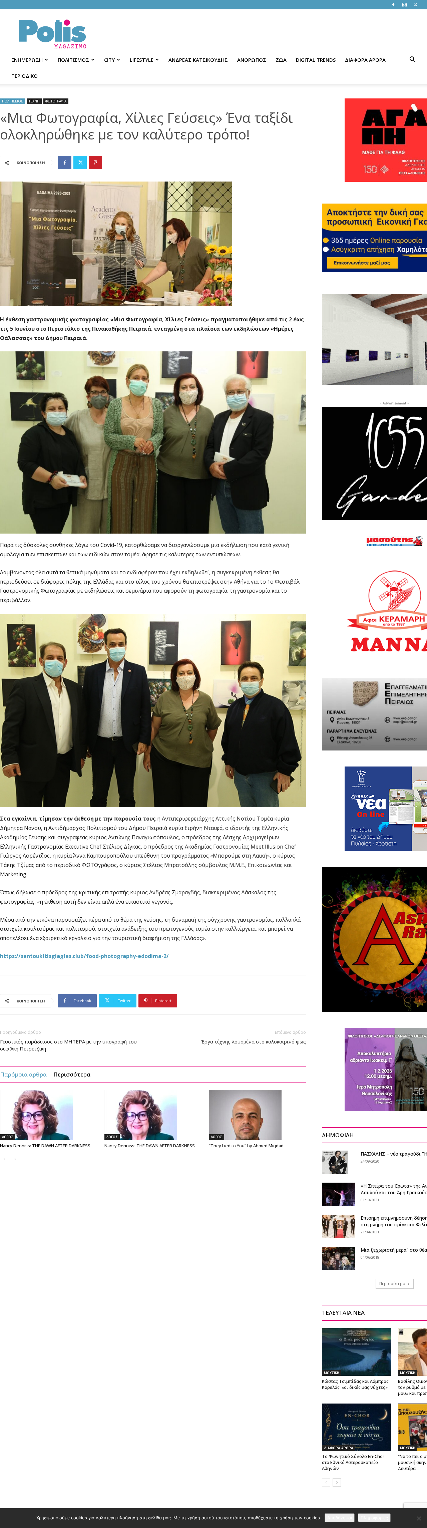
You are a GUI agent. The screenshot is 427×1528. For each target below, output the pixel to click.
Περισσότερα (71, 1074)
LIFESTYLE (141, 59)
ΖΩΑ (281, 59)
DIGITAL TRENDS (316, 59)
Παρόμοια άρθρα (23, 1074)
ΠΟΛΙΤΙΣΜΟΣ (73, 59)
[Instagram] (404, 4)
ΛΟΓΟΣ (7, 1137)
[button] (412, 60)
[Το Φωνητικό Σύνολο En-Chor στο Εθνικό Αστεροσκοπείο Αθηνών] (356, 1427)
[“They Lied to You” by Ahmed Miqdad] (257, 1115)
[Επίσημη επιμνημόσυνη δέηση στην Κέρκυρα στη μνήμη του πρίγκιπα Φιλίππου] (338, 1226)
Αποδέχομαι (339, 1517)
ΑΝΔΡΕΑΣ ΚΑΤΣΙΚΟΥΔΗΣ (198, 59)
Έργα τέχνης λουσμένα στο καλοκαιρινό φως (253, 1041)
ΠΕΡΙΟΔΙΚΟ (24, 75)
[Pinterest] (95, 162)
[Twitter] (415, 4)
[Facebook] (393, 4)
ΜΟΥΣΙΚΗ (331, 1372)
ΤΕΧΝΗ (34, 101)
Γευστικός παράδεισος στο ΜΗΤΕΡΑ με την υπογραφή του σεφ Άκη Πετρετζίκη (68, 1045)
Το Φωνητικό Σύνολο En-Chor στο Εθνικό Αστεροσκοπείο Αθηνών (353, 1462)
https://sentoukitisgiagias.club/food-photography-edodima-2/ (84, 956)
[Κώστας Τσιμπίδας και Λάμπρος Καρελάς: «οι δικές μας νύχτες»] (356, 1352)
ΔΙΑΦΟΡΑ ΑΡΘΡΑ (365, 59)
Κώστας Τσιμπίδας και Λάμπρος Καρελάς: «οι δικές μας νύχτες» (355, 1384)
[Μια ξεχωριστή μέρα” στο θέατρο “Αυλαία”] (338, 1258)
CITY (109, 59)
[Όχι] (418, 1518)
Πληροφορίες (374, 1517)
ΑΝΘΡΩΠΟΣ (251, 59)
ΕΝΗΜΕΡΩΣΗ (27, 59)
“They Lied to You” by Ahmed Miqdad (246, 1146)
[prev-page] (4, 1159)
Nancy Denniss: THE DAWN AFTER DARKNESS (45, 1146)
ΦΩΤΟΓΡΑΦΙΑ (55, 101)
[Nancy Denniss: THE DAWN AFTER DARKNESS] (48, 1115)
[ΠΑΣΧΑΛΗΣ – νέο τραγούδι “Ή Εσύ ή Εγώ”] (335, 1162)
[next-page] (15, 1159)
